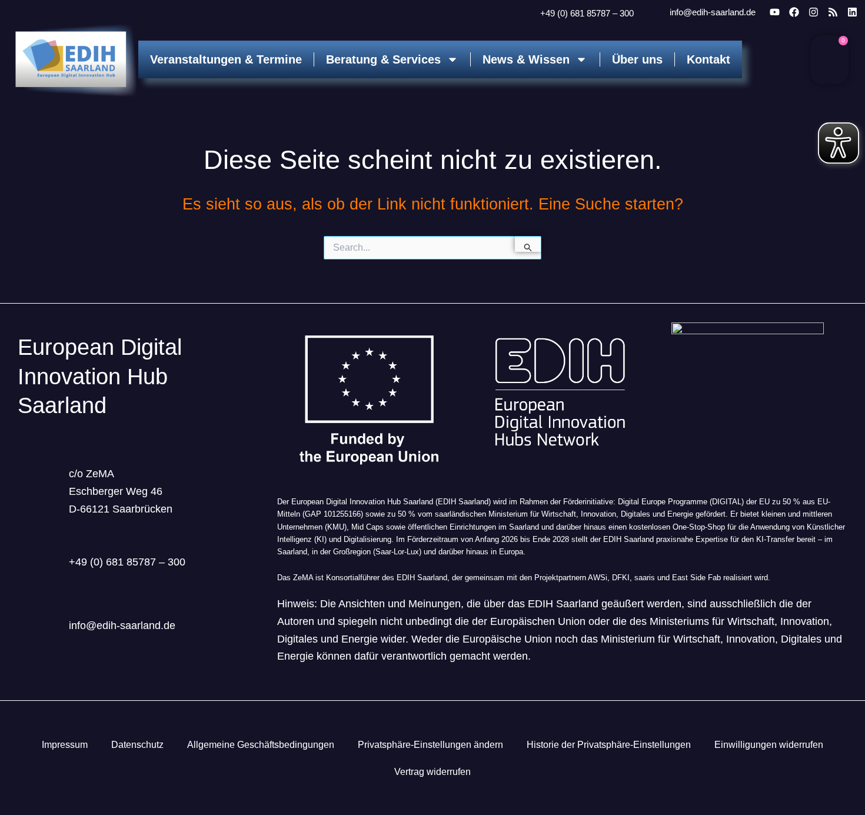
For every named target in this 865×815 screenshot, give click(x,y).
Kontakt (708, 59)
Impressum (65, 745)
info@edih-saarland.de (713, 12)
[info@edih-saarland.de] (654, 13)
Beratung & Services (383, 59)
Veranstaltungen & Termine (226, 59)
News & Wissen (526, 59)
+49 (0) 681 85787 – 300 (587, 13)
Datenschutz (137, 745)
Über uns (637, 59)
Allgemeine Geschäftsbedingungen (260, 745)
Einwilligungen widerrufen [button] (768, 745)
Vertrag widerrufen (432, 772)
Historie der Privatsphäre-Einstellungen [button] (609, 745)
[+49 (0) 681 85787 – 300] (525, 14)
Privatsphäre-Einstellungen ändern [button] (430, 745)
